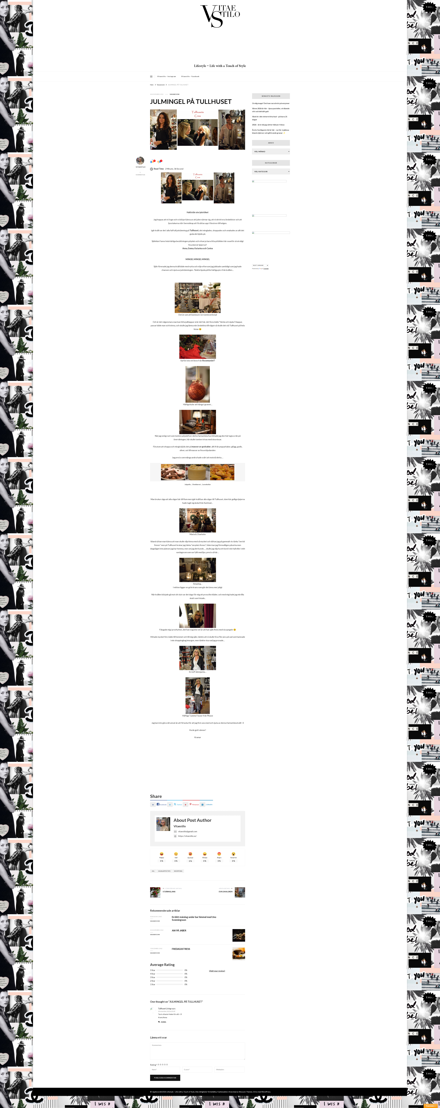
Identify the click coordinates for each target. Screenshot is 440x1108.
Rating (153, 1065)
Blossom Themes (245, 1092)
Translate (266, 268)
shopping (178, 871)
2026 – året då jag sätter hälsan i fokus (268, 125)
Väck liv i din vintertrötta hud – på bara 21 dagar (269, 118)
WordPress (265, 1092)
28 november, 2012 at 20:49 (166, 1011)
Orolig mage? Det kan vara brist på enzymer (271, 103)
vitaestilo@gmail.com (187, 831)
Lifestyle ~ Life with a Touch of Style (220, 65)
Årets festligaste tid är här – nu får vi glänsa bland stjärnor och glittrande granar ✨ (270, 131)
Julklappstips (164, 871)
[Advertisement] (220, 46)
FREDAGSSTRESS (181, 949)
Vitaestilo (140, 167)
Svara (163, 1022)
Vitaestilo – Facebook (190, 76)
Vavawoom (174, 94)
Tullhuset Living (164, 1008)
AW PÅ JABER (179, 930)
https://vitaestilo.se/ (187, 836)
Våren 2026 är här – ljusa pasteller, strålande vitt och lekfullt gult (270, 109)
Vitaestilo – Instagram (166, 76)
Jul (153, 871)
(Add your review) (217, 971)
